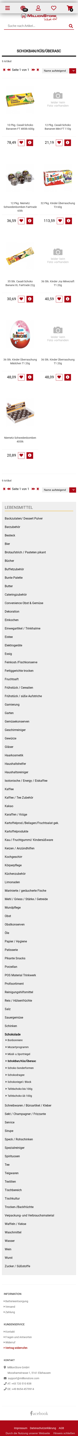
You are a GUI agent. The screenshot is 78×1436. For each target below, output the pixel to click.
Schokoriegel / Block (19, 1082)
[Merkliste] (53, 9)
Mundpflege (13, 907)
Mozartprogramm (18, 1047)
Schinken (11, 1026)
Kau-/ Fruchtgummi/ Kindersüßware (29, 840)
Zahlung (10, 1312)
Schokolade (12, 1034)
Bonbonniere (15, 1040)
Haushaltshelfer (15, 764)
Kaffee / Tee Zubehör (19, 797)
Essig (8, 654)
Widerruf (10, 1342)
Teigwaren (12, 1173)
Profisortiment (14, 983)
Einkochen (12, 620)
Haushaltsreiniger (16, 772)
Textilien (10, 1181)
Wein (8, 1249)
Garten (9, 713)
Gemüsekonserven (17, 721)
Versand (10, 1306)
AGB (61, 1428)
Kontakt (10, 1331)
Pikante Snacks (15, 958)
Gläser (9, 747)
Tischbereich (13, 1190)
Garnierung (12, 704)
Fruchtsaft (12, 679)
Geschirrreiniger (15, 730)
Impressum (20, 1428)
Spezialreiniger (14, 1148)
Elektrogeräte (13, 645)
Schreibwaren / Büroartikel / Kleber (28, 1105)
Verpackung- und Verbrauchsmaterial (29, 1215)
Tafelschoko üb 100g (20, 1095)
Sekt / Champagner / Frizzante (25, 1114)
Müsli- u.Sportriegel (19, 1054)
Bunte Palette (14, 577)
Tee (7, 1164)
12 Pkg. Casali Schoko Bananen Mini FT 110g (58, 126)
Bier (7, 544)
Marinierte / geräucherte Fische (25, 890)
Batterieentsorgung (16, 1301)
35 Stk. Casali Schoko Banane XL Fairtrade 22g (20, 283)
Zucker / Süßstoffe (17, 1266)
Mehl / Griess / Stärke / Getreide (26, 899)
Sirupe (9, 1131)
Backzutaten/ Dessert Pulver (24, 518)
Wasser (10, 1241)
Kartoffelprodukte (16, 831)
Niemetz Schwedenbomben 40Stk (20, 439)
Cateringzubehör (16, 594)
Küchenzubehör (15, 874)
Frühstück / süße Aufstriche (23, 696)
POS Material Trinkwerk (20, 975)
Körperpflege (13, 865)
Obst (8, 916)
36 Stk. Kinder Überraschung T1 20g (58, 361)
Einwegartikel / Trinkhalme (22, 628)
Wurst (8, 1258)
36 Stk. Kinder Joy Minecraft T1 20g (57, 283)
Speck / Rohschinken (19, 1139)
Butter (9, 586)
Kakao (9, 806)
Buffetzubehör (14, 569)
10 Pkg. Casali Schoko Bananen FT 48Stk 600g (20, 126)
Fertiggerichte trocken (19, 671)
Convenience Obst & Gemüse (24, 603)
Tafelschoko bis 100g (20, 1089)
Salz (8, 1009)
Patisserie (11, 950)
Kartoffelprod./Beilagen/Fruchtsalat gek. (32, 823)
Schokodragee (16, 1075)
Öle (7, 933)
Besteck (10, 535)
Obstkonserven (15, 924)
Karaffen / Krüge (16, 814)
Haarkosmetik (14, 755)
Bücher (9, 561)
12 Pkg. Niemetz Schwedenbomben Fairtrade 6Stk (20, 207)
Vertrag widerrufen (16, 1348)
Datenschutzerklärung (43, 1428)
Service (9, 1122)
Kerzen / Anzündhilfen (19, 848)
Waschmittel (13, 1232)
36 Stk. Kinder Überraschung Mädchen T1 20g (20, 361)
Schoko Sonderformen (21, 1068)
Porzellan (11, 967)
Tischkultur (12, 1198)
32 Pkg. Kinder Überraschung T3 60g (58, 205)
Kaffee (9, 789)
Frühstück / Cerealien (19, 687)
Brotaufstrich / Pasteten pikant (25, 552)
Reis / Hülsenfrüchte (18, 1000)
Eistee (9, 637)
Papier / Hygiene (16, 941)
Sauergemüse (14, 1017)
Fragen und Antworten (18, 1337)
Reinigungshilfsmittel (19, 992)
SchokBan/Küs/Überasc (22, 1061)
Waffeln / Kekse (15, 1224)
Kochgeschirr (13, 857)
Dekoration (12, 611)
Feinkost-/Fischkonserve (21, 662)
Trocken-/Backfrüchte (19, 1207)
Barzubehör (12, 527)
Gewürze (10, 738)
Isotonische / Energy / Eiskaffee (26, 780)
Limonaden (12, 882)
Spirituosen (12, 1156)
